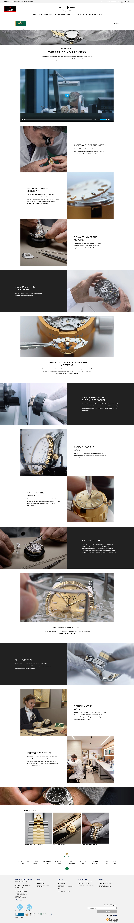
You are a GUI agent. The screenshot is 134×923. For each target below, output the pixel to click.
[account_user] (121, 1)
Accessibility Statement (64, 891)
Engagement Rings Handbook (86, 885)
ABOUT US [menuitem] (97, 14)
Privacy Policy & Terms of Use (65, 890)
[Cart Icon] (125, 1)
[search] (128, 2)
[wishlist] (118, 1)
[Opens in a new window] (19, 915)
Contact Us (40, 886)
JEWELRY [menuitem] (79, 14)
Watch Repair (61, 885)
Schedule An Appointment (13, 1)
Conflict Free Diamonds (105, 886)
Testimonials (40, 883)
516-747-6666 (102, 1)
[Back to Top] (67, 868)
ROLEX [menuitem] (34, 14)
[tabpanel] (38, 830)
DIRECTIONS (20, 900)
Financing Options (28, 1)
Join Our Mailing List (110, 905)
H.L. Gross (21, 917)
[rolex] (124, 8)
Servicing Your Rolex (24, 29)
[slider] (58, 119)
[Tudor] (10, 8)
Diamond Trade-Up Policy (105, 881)
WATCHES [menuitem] (88, 14)
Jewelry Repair (61, 883)
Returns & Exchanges (83, 883)
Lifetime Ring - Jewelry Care (85, 881)
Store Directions (111, 1)
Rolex (16, 29)
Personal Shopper (62, 881)
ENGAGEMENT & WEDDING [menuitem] (66, 14)
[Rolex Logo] (41, 23)
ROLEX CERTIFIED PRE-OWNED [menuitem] (48, 14)
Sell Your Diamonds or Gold (65, 886)
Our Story (40, 881)
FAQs (59, 888)
